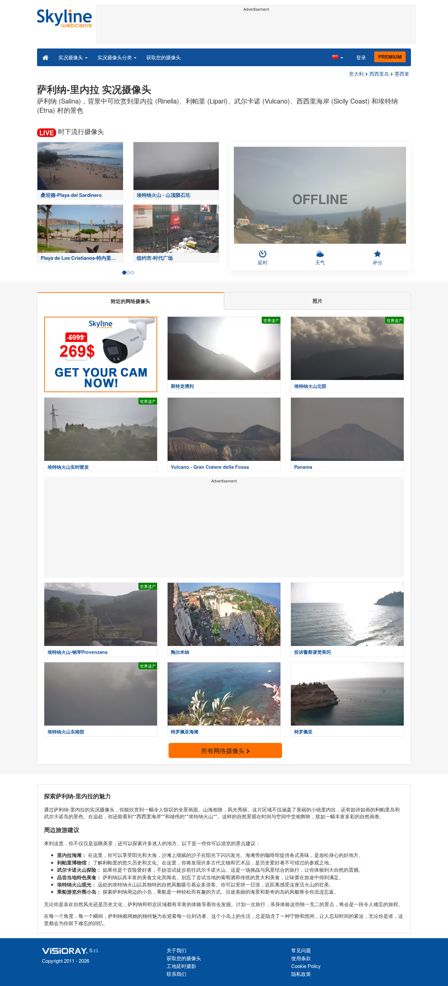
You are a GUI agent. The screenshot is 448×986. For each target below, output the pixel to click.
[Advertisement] (256, 28)
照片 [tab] (317, 300)
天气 (320, 262)
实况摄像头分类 (115, 57)
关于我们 (176, 950)
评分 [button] (377, 262)
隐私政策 (301, 973)
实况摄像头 (71, 57)
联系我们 (176, 973)
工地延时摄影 (181, 965)
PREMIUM (390, 56)
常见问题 (301, 950)
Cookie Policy (306, 965)
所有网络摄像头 (223, 750)
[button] (337, 57)
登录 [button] (361, 57)
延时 (263, 262)
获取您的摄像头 (163, 57)
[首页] (45, 57)
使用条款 (301, 958)
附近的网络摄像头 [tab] (130, 301)
